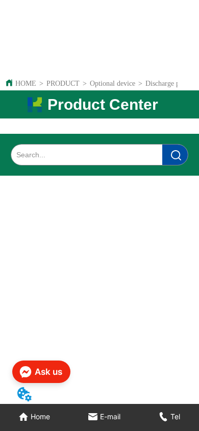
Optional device (112, 83)
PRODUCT (63, 83)
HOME (25, 83)
